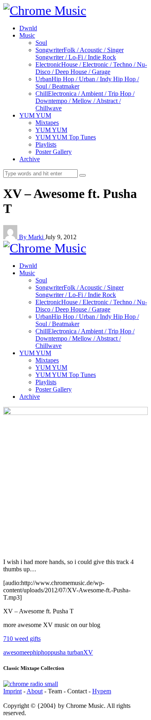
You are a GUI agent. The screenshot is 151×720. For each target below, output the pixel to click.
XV (88, 652)
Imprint (12, 691)
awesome (15, 652)
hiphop (42, 652)
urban (76, 652)
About (35, 691)
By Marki (32, 237)
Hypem (101, 691)
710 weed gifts (22, 638)
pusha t (60, 652)
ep (30, 652)
